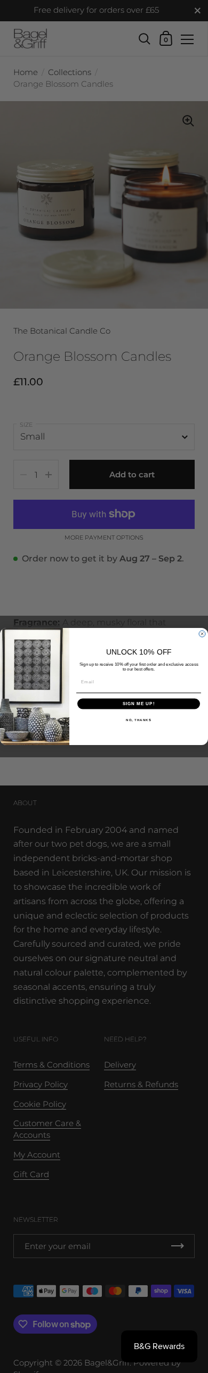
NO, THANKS (138, 720)
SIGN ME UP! (139, 703)
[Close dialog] (202, 634)
